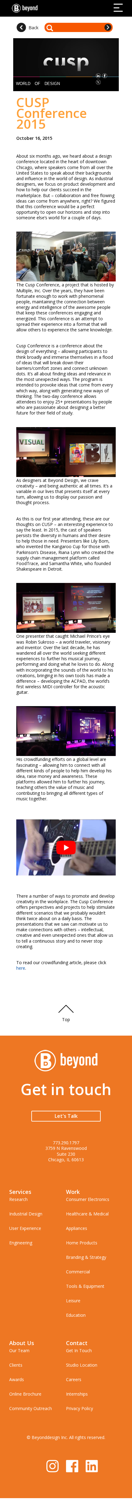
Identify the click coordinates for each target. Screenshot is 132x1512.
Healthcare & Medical (87, 1214)
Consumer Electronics (87, 1199)
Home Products (81, 1243)
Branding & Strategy (86, 1257)
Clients (15, 1365)
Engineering (20, 1243)
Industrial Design (25, 1214)
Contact (76, 1343)
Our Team (19, 1350)
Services (20, 1191)
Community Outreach (30, 1408)
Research (18, 1199)
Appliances (76, 1228)
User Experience (25, 1228)
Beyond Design (26, 8)
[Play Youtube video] (66, 847)
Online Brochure (25, 1394)
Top (66, 1019)
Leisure (73, 1301)
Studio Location (81, 1365)
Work (73, 1191)
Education (76, 1315)
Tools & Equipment (85, 1286)
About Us (21, 1343)
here (20, 968)
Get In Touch (79, 1350)
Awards (16, 1379)
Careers (73, 1379)
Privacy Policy (79, 1408)
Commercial (78, 1272)
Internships (77, 1394)
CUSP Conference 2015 (51, 112)
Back (33, 27)
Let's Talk (66, 1116)
